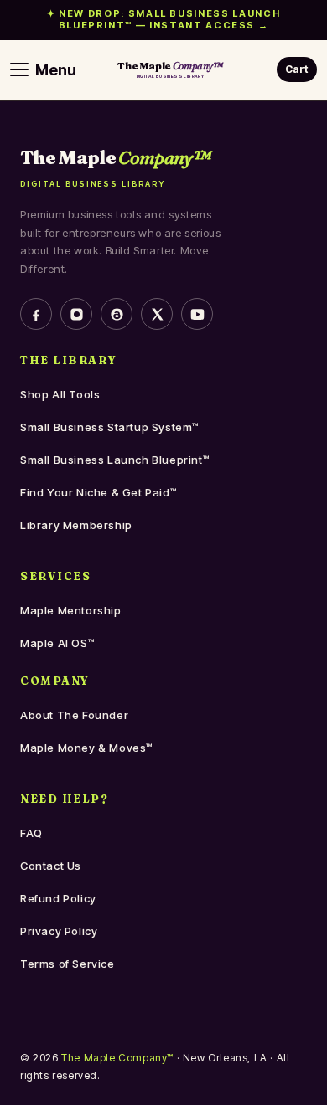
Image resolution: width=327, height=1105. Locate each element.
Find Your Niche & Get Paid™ (98, 492)
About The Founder (74, 715)
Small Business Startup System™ (110, 427)
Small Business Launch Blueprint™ (115, 459)
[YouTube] (197, 314)
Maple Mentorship (71, 610)
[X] (157, 314)
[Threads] (116, 314)
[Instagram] (76, 314)
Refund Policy (58, 898)
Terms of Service (67, 963)
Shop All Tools (60, 394)
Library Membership (76, 525)
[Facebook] (36, 314)
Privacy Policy (58, 931)
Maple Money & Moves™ (86, 747)
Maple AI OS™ (57, 643)
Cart (297, 69)
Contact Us (50, 865)
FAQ (31, 833)
